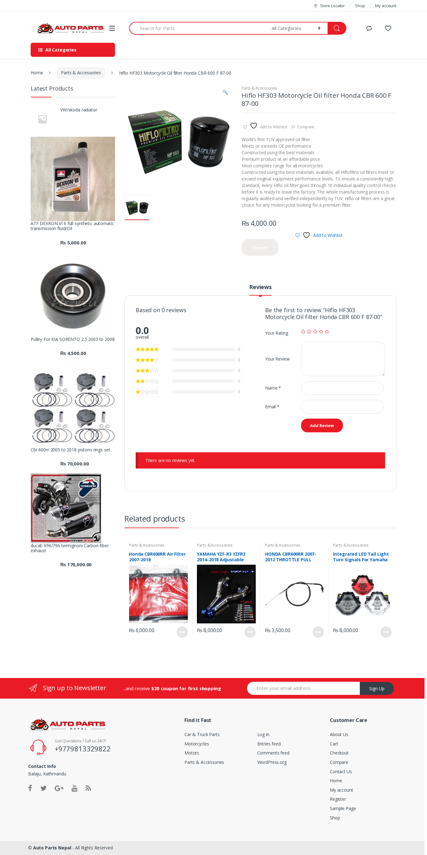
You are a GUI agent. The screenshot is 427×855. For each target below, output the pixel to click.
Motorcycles (196, 744)
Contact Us (341, 771)
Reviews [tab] (260, 287)
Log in (263, 734)
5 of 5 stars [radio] (327, 331)
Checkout (339, 753)
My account (385, 5)
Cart (334, 744)
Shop (360, 5)
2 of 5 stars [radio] (309, 331)
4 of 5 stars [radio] (321, 331)
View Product (182, 632)
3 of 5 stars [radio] (315, 331)
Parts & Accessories (81, 73)
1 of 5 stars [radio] (303, 331)
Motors (191, 753)
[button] (225, 92)
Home (37, 73)
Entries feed (269, 744)
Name (273, 388)
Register (338, 799)
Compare (305, 127)
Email (272, 407)
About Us (339, 734)
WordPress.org (272, 762)
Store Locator (332, 5)
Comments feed (273, 753)
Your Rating (276, 333)
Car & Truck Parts (202, 734)
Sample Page (343, 808)
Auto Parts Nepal (53, 848)
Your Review (277, 359)
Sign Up (376, 688)
